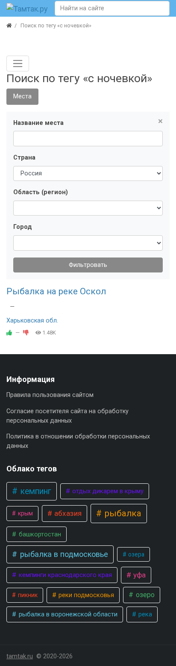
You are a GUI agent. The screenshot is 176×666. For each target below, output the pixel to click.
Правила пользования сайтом (50, 395)
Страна (24, 157)
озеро (144, 595)
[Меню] (17, 63)
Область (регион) (40, 192)
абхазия (67, 513)
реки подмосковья (85, 595)
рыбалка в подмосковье (63, 554)
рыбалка (122, 513)
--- (12, 306)
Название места (38, 123)
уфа (139, 575)
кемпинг (34, 491)
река (144, 614)
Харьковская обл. (32, 320)
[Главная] (9, 25)
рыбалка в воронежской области (67, 614)
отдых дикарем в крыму (107, 491)
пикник (27, 595)
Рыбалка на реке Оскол (56, 291)
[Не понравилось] (26, 332)
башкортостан (39, 534)
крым (25, 513)
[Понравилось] (9, 332)
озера (135, 554)
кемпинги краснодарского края (64, 575)
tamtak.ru (19, 656)
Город (22, 227)
